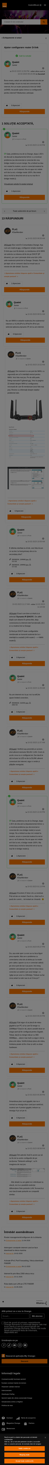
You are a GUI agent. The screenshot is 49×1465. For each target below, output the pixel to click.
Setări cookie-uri (24, 1448)
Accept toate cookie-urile (24, 1461)
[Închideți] (45, 1437)
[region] (24, 1449)
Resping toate (25, 1455)
